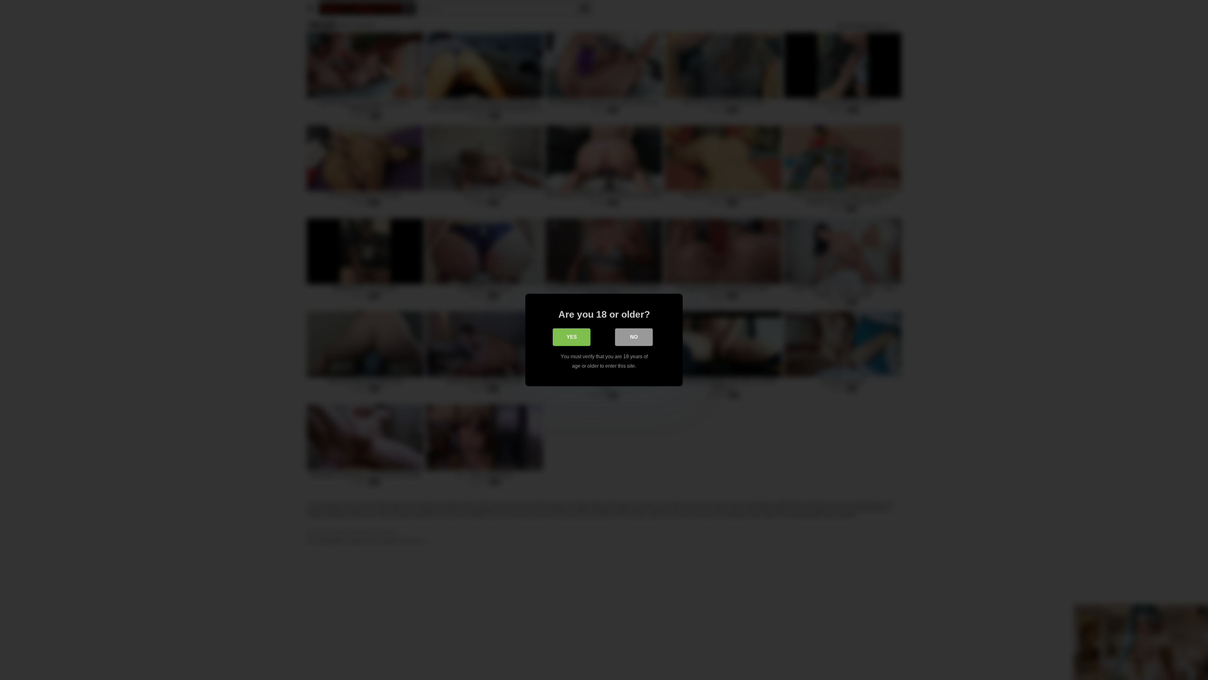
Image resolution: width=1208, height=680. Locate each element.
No (634, 337)
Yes (572, 337)
